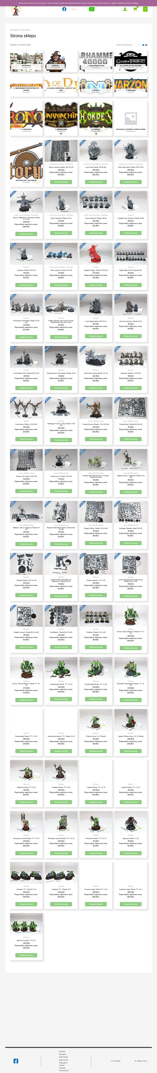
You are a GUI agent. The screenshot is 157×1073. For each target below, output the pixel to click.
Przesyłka (116, 1061)
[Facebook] (16, 1061)
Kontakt (62, 1051)
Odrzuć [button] (135, 3)
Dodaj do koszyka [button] (61, 182)
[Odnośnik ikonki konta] (125, 9)
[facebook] (65, 9)
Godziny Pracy (142, 1061)
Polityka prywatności (64, 1069)
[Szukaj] (91, 9)
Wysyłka (62, 1054)
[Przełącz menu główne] (145, 9)
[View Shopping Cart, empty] (135, 9)
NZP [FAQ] (63, 1057)
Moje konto (63, 1060)
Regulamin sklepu (63, 1064)
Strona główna (15, 30)
